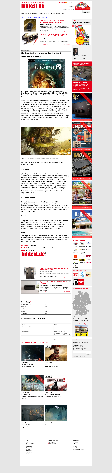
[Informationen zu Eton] (82, 250)
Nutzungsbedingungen (78, 449)
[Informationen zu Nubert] (82, 260)
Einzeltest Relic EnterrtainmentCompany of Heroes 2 (53, 395)
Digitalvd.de (52, 442)
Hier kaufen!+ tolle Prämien (86, 11)
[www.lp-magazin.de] (75, 285)
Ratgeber (58, 13)
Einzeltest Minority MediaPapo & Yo (27, 425)
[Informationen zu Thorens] (88, 263)
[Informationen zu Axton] (88, 243)
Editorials (28, 453)
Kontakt (75, 448)
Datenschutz (76, 445)
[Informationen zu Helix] (82, 253)
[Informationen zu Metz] (88, 256)
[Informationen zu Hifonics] (88, 253)
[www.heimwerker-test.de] (88, 278)
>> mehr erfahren (77, 46)
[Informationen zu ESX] (75, 250)
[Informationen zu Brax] (75, 247)
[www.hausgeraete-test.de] (82, 278)
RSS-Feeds (29, 450)
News (22, 13)
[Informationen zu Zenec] (88, 266)
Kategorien (47, 13)
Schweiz (76, 317)
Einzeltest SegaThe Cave (48, 425)
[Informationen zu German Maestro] (88, 250)
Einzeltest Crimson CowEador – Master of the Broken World (32, 396)
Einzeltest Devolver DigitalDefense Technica (27, 364)
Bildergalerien (29, 448)
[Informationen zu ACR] (75, 243)
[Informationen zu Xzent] (82, 266)
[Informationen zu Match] (82, 256)
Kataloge (28, 449)
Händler (53, 13)
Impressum (76, 440)
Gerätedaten (29, 446)
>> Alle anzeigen (66, 31)
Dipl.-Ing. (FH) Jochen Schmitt (82, 55)
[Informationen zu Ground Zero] (75, 253)
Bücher (28, 442)
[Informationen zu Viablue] (75, 266)
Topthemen (29, 452)
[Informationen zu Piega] (88, 260)
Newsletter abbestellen (79, 356)
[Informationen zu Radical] (75, 263)
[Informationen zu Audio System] (82, 243)
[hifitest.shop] (81, 285)
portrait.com (52, 443)
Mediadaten (76, 442)
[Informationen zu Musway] (75, 260)
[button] (70, 141)
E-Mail (78, 57)
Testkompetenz (30, 443)
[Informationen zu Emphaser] (88, 247)
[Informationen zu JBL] (75, 256)
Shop (63, 13)
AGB (74, 443)
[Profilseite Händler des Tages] (81, 336)
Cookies (75, 446)
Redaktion (28, 445)
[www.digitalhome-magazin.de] (75, 278)
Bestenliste (35, 13)
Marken (41, 13)
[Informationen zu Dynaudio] (82, 247)
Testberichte (28, 13)
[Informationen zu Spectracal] (82, 263)
